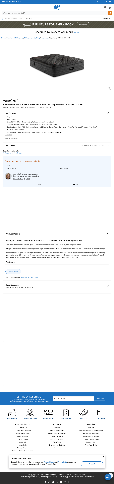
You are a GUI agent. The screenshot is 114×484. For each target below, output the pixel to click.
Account (91, 428)
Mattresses (45, 38)
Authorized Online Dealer (57, 433)
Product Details (63, 168)
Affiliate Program (23, 448)
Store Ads (22, 442)
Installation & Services (91, 436)
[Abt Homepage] (57, 7)
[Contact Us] (8, 179)
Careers (57, 448)
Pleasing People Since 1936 (11, 2)
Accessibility (23, 445)
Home (3, 38)
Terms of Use (24, 477)
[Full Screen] (109, 88)
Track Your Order (91, 445)
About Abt (57, 424)
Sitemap (44, 477)
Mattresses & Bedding (32, 38)
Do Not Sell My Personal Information (81, 477)
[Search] (110, 13)
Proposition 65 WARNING (29, 277)
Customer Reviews (56, 439)
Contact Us (23, 428)
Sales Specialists (57, 436)
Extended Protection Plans (91, 439)
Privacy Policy (35, 477)
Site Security (52, 477)
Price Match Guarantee (91, 433)
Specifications (11, 168)
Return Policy (91, 442)
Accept (92, 464)
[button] (57, 31)
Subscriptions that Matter (104, 2)
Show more (8, 135)
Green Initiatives (22, 436)
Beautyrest (17, 153)
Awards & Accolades (57, 431)
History (57, 428)
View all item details (11, 138)
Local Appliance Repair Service (22, 451)
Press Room (57, 442)
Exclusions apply (43, 401)
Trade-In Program (23, 439)
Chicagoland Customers (23, 431)
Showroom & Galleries (57, 445)
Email (28, 179)
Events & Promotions (22, 433)
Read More (13, 271)
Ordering (91, 424)
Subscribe (100, 398)
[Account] (105, 7)
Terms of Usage (49, 462)
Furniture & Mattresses (15, 38)
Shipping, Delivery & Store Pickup (91, 431)
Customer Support (22, 424)
